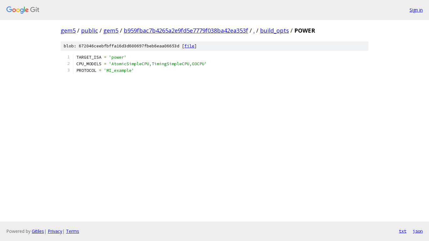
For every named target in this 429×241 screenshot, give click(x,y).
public (89, 30)
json (418, 231)
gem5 (68, 30)
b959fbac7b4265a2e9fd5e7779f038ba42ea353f (186, 30)
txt (402, 231)
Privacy (55, 231)
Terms (72, 231)
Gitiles (38, 231)
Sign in (416, 10)
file (189, 46)
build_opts (274, 30)
